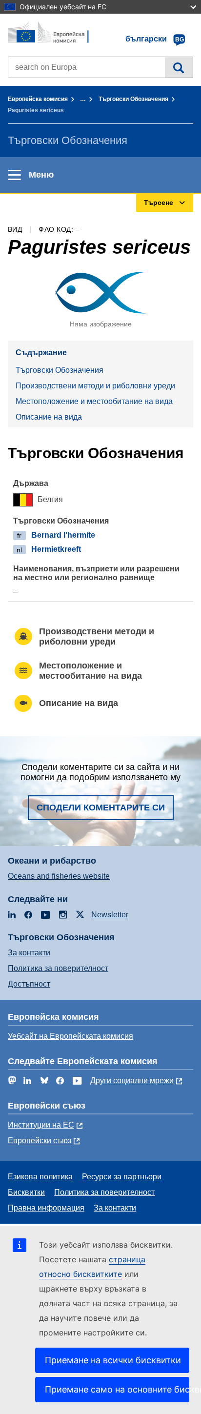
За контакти (29, 953)
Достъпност (29, 984)
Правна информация (46, 1208)
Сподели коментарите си (101, 807)
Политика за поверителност (58, 968)
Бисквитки (26, 1192)
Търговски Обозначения (133, 99)
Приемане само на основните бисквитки (117, 1389)
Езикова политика (40, 1176)
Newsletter (109, 914)
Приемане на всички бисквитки (113, 1360)
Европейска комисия (38, 99)
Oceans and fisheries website (59, 876)
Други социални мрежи (132, 1080)
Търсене (179, 67)
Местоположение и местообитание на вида (94, 401)
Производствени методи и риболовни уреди (95, 386)
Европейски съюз (39, 1140)
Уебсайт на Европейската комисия (70, 1036)
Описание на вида (49, 417)
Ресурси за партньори (121, 1176)
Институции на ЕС (41, 1125)
